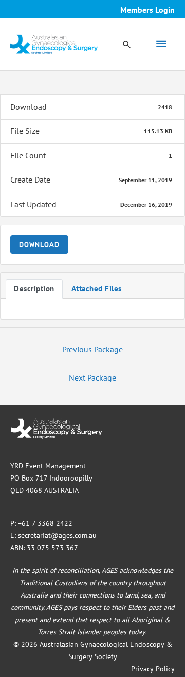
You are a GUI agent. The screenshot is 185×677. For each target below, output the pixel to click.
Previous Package (92, 349)
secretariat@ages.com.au (57, 535)
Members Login (147, 10)
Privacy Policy (153, 668)
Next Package (92, 377)
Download (39, 244)
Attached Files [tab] (96, 288)
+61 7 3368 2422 (45, 523)
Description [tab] (34, 288)
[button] (127, 44)
